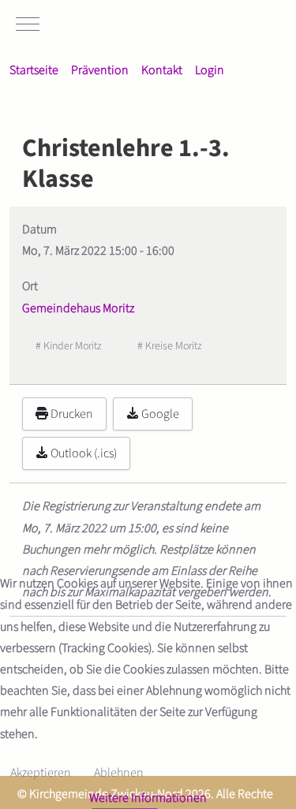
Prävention (100, 70)
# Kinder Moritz (69, 346)
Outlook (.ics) (82, 453)
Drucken (70, 414)
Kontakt (161, 70)
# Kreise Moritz (169, 346)
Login (209, 70)
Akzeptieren (40, 772)
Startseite (33, 70)
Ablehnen (119, 772)
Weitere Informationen (148, 798)
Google (159, 414)
